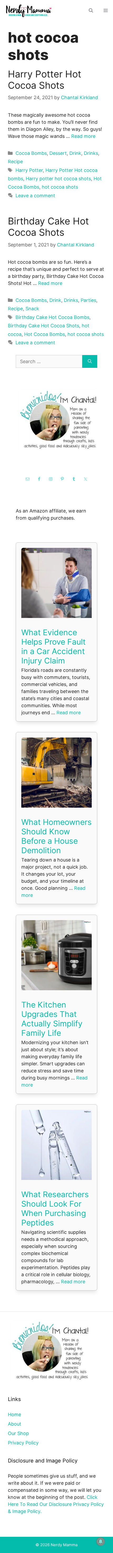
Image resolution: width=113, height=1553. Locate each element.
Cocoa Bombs (31, 153)
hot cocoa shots (60, 187)
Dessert (58, 153)
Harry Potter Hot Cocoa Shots (44, 79)
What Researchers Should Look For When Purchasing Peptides (55, 1208)
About (14, 1424)
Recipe (15, 161)
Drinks (91, 153)
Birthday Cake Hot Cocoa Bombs (52, 317)
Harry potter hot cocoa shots (58, 178)
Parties (88, 300)
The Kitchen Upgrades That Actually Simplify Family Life (52, 1019)
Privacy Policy (23, 1442)
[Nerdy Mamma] (29, 10)
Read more (83, 136)
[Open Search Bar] (91, 10)
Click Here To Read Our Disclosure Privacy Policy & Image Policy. (56, 1504)
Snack (32, 308)
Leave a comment (35, 195)
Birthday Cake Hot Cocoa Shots (48, 226)
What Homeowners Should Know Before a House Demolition (56, 836)
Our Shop (18, 1433)
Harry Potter (29, 170)
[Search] (89, 361)
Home (14, 1414)
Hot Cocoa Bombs (44, 334)
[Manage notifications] (100, 1541)
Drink (75, 153)
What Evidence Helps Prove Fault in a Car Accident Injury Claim (53, 646)
